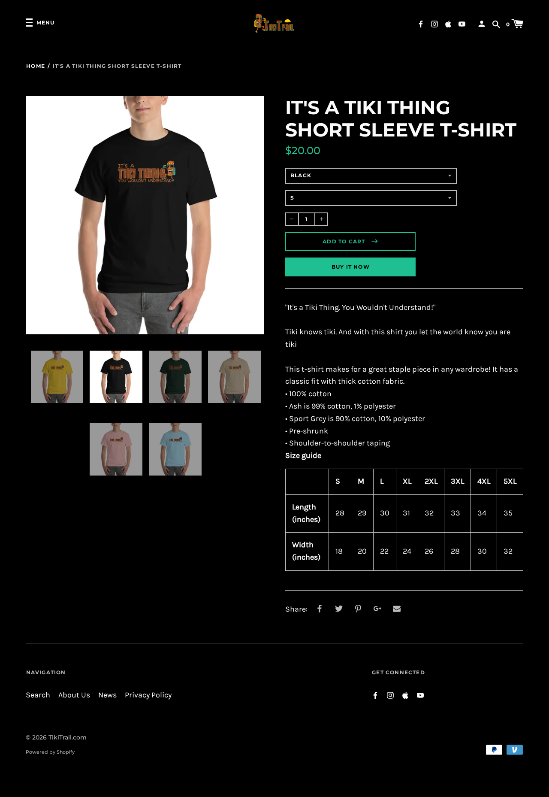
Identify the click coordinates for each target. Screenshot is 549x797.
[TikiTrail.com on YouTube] (462, 23)
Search (38, 695)
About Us (74, 695)
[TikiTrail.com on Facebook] (420, 23)
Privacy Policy (148, 695)
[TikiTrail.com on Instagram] (434, 23)
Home (35, 66)
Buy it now (351, 267)
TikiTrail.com (67, 737)
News (107, 695)
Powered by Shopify (50, 752)
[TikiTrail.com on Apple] (448, 23)
